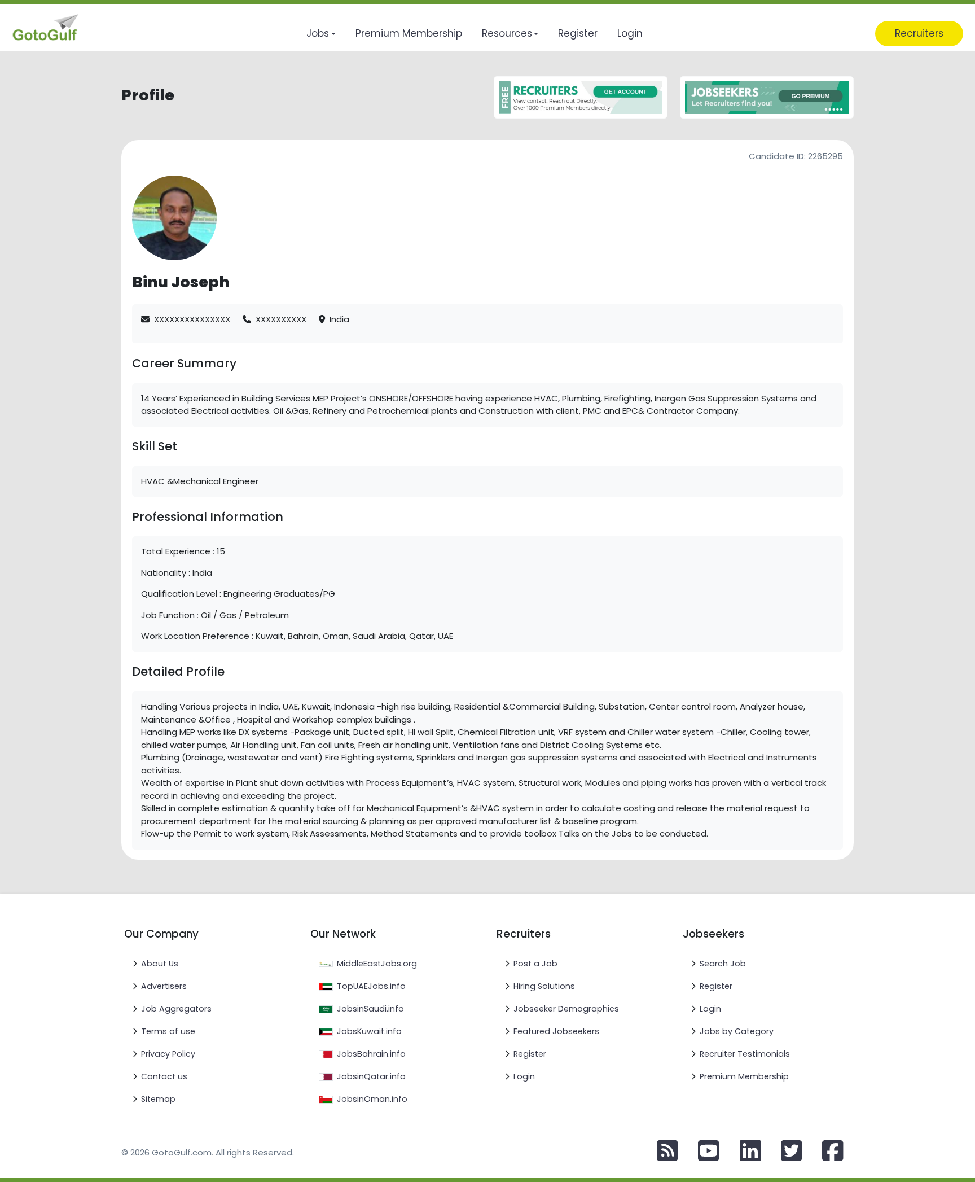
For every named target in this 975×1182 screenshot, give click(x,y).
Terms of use (168, 1031)
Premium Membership (744, 1076)
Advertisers (164, 986)
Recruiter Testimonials (745, 1054)
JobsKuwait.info (369, 1031)
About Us (159, 963)
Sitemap (158, 1099)
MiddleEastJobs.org (377, 963)
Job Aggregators (176, 1008)
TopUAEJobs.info (371, 986)
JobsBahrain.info (371, 1054)
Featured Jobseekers (556, 1031)
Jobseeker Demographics (566, 1008)
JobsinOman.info (372, 1099)
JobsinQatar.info (371, 1076)
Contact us (164, 1076)
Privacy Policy (168, 1054)
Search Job (723, 963)
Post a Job (535, 963)
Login (524, 1076)
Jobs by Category (737, 1031)
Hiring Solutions (544, 986)
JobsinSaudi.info (370, 1008)
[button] (321, 33)
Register (529, 1054)
